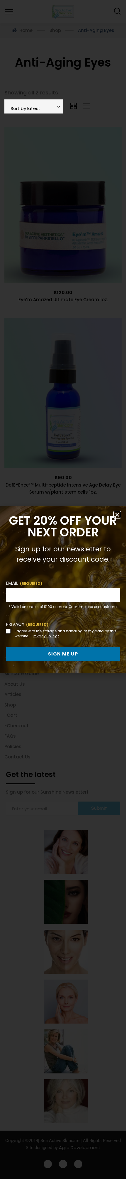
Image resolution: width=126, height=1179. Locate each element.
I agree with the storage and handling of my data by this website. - (65, 633)
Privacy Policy (45, 635)
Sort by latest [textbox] (25, 108)
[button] (117, 515)
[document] (63, 589)
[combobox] (33, 106)
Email (24, 583)
